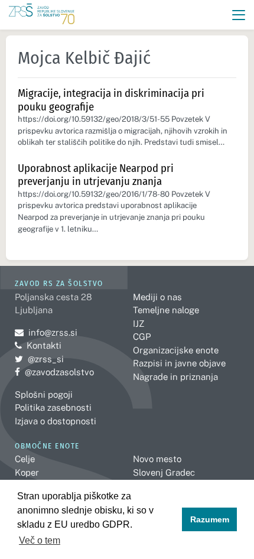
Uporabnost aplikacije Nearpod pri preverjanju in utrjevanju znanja (96, 174)
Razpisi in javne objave (179, 363)
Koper (27, 472)
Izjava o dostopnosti (55, 421)
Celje (25, 459)
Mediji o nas (157, 297)
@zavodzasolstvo (54, 372)
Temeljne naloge (166, 310)
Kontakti (44, 345)
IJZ (138, 323)
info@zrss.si (46, 332)
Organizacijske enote (176, 350)
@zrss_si (39, 359)
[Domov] (41, 15)
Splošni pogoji (44, 394)
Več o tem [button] (39, 540)
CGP (142, 337)
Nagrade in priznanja (175, 377)
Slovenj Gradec (164, 472)
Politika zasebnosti (53, 407)
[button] (239, 15)
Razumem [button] (209, 519)
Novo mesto (157, 459)
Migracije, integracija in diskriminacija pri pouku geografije (111, 99)
